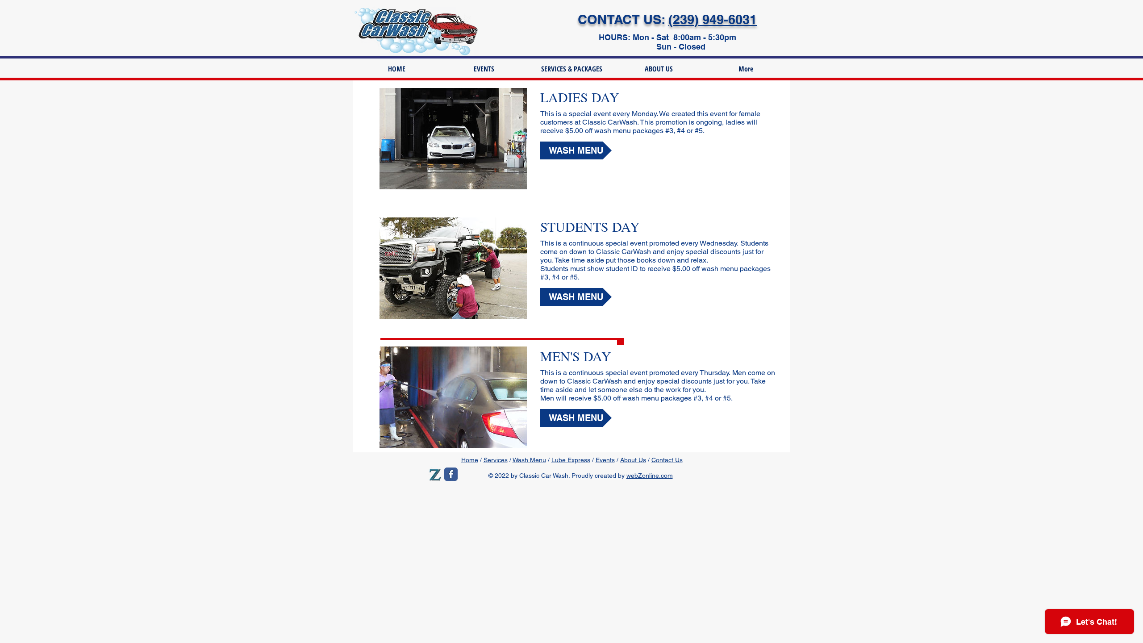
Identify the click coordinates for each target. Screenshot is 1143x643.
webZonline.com (649, 475)
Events (605, 459)
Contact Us (667, 459)
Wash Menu (529, 459)
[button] (576, 150)
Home (469, 459)
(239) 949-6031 (712, 19)
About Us (633, 459)
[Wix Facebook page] (451, 474)
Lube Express (570, 459)
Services (496, 459)
